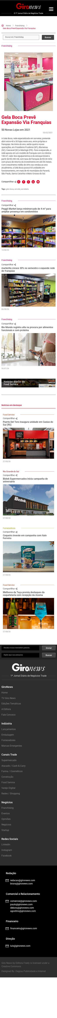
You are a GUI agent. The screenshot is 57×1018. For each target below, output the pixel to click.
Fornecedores (9, 528)
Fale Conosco (8, 714)
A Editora (6, 709)
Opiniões (6, 819)
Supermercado (9, 760)
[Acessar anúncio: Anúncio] (28, 383)
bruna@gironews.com (21, 883)
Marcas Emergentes (11, 745)
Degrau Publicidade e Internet (30, 971)
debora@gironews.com (22, 907)
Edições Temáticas (11, 703)
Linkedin (5, 844)
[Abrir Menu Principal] (51, 9)
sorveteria (25, 189)
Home (8, 26)
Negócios (6, 824)
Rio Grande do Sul (11, 471)
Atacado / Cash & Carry (13, 765)
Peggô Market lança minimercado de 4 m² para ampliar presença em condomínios (26, 210)
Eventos (5, 813)
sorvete (17, 189)
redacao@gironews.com (22, 880)
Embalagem (7, 734)
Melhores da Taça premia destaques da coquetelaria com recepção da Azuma (24, 593)
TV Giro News (8, 698)
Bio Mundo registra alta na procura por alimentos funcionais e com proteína (27, 328)
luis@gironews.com (20, 945)
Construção (7, 776)
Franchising (19, 26)
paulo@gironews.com (21, 904)
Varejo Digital (8, 788)
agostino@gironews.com (23, 911)
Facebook (6, 855)
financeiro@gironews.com (23, 928)
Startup (5, 830)
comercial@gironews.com (23, 901)
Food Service (8, 414)
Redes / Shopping (10, 793)
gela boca (10, 189)
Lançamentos (8, 729)
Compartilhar (7, 205)
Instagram (6, 850)
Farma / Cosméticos (12, 771)
